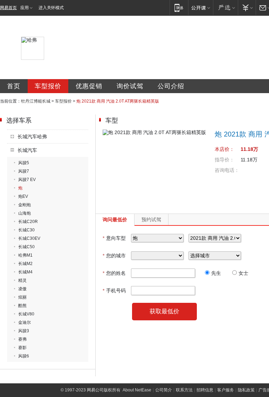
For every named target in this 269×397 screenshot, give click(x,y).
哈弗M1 (25, 255)
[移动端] (179, 7)
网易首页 (8, 7)
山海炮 (24, 213)
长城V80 (26, 314)
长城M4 (25, 272)
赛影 (22, 347)
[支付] (247, 7)
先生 (216, 273)
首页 (13, 86)
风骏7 (23, 171)
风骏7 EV (27, 179)
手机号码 (114, 290)
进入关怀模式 (51, 7)
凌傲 (22, 288)
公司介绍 (171, 86)
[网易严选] (225, 7)
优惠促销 (89, 86)
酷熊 (22, 305)
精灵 (22, 280)
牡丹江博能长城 (35, 101)
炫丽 (22, 297)
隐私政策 (246, 390)
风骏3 (23, 330)
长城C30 (26, 230)
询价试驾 (130, 86)
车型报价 (48, 86)
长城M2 (25, 263)
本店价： (224, 149)
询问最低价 (115, 219)
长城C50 (26, 246)
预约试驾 (151, 219)
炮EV (23, 196)
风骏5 (23, 162)
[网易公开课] (200, 7)
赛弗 (22, 339)
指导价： (224, 159)
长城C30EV (29, 238)
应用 (24, 7)
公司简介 (163, 390)
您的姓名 (114, 273)
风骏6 (23, 356)
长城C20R (28, 221)
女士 (243, 273)
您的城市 (114, 255)
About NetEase (137, 390)
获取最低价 (164, 311)
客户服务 (225, 390)
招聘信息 (204, 390)
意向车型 (114, 238)
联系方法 (184, 390)
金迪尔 (24, 322)
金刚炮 (24, 204)
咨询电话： (227, 170)
